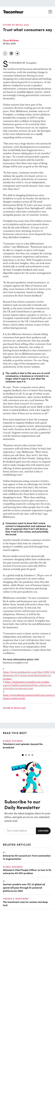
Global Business (13, 741)
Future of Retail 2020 (16, 25)
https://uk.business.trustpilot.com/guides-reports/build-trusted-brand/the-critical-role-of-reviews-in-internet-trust (27, 685)
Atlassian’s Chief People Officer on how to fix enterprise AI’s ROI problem (27, 871)
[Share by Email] (17, 53)
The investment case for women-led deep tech (25, 903)
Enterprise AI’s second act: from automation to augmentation (27, 857)
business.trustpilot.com (15, 663)
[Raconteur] (13, 11)
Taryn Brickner (11, 40)
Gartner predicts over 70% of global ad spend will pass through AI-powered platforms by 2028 (24, 887)
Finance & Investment (16, 898)
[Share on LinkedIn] (11, 53)
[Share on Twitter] (5, 53)
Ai (4, 852)
